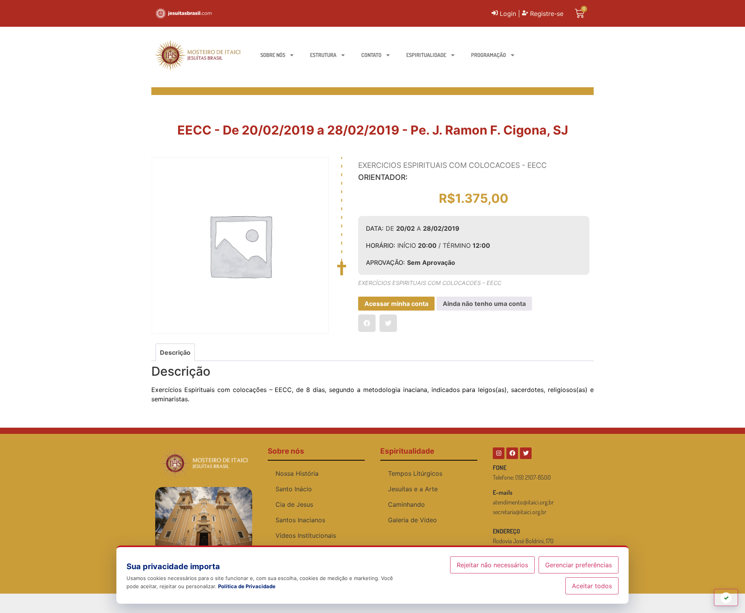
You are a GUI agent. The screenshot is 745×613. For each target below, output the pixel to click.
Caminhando (406, 504)
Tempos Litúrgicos (415, 473)
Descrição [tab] (175, 352)
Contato (371, 55)
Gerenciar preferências (578, 565)
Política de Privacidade (246, 586)
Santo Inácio (293, 489)
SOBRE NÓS (272, 55)
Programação (488, 55)
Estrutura (323, 55)
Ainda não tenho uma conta (484, 303)
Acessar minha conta (396, 303)
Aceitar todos (592, 586)
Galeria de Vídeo (412, 520)
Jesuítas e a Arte (413, 489)
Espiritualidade (426, 55)
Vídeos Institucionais (305, 535)
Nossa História (297, 473)
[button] (367, 323)
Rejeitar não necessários (492, 565)
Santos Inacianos (300, 520)
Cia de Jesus (294, 504)
